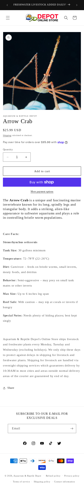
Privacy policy (71, 476)
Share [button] (10, 387)
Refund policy (53, 476)
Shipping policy (42, 481)
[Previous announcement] (7, 5)
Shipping (7, 135)
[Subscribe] (71, 428)
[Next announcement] (76, 5)
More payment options (42, 191)
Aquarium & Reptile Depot (27, 475)
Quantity (8, 149)
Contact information (64, 481)
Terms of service (21, 481)
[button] (8, 17)
